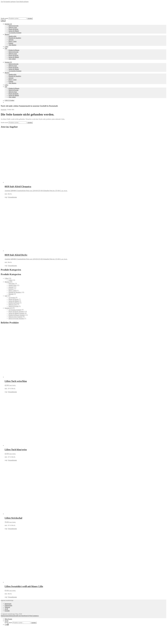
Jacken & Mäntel (14, 31)
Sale (6, 48)
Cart (6, 624)
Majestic (11, 294)
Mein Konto (8, 619)
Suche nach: (4, 18)
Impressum (8, 603)
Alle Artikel (12, 59)
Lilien (6, 46)
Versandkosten (12, 197)
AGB (6, 609)
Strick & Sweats (13, 25)
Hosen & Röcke (13, 29)
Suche (6, 621)
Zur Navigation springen (8, 1)
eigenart (11, 39)
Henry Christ (12, 41)
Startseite (3, 109)
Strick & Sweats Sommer (16, 318)
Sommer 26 (8, 24)
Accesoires (12, 297)
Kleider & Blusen (14, 50)
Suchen (30, 18)
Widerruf (7, 607)
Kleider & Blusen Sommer (17, 315)
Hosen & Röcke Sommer (16, 311)
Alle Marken (12, 45)
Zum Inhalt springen (22, 1)
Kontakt (7, 610)
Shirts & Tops (13, 27)
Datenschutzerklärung (7, 616)
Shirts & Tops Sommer (15, 317)
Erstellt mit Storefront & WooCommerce (26, 616)
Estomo (11, 43)
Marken (7, 34)
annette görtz (12, 36)
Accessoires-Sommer (15, 32)
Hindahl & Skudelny (15, 38)
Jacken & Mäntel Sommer (16, 313)
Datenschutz (8, 605)
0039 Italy (12, 283)
